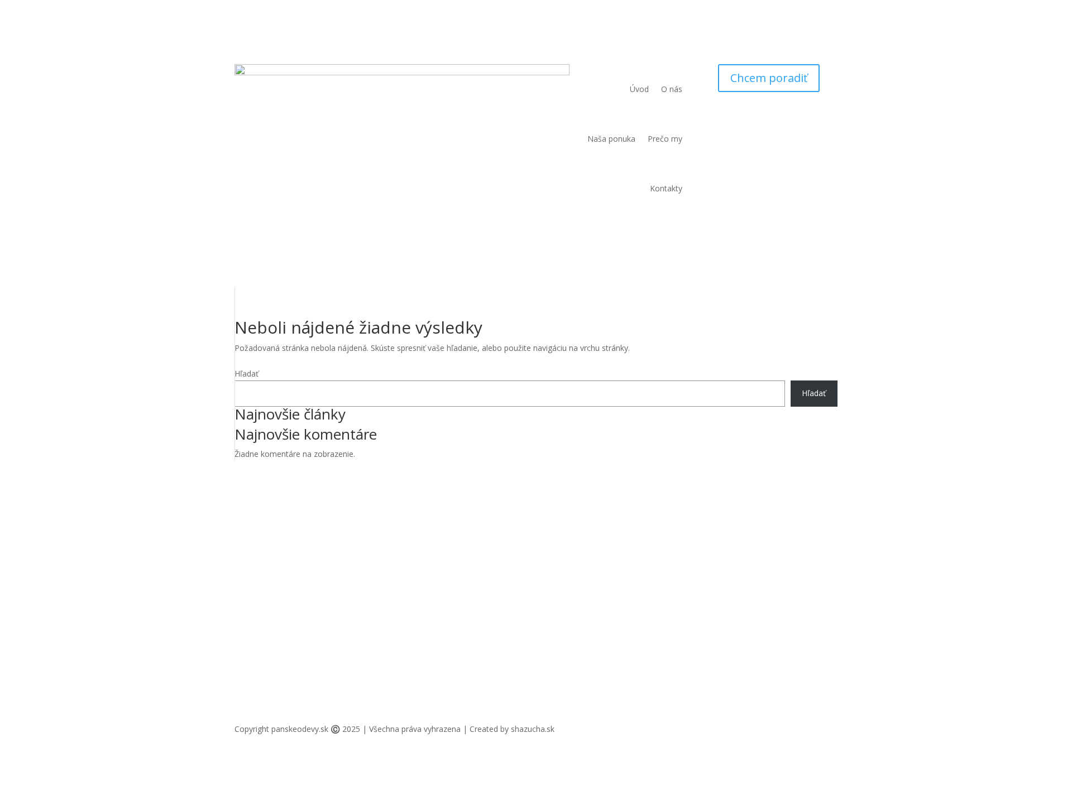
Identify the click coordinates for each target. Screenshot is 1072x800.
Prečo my (665, 138)
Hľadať (246, 373)
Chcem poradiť (768, 77)
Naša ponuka (611, 138)
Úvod (639, 89)
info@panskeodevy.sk (424, 547)
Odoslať (805, 665)
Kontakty (666, 188)
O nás (671, 89)
